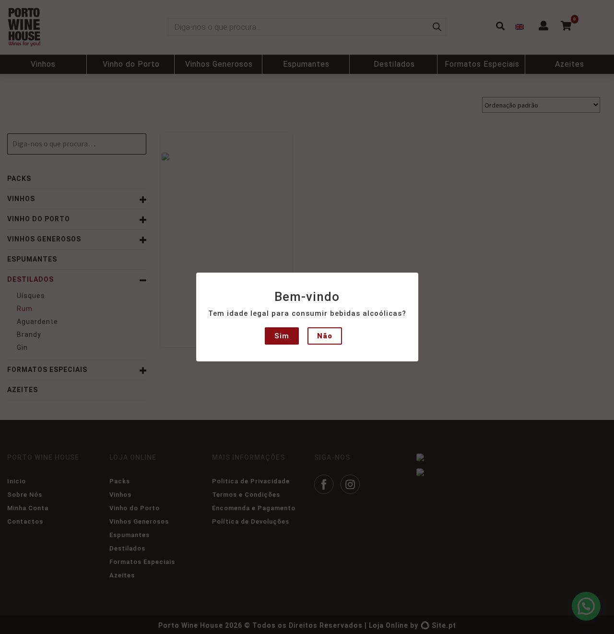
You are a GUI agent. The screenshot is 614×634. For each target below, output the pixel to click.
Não (324, 336)
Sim (281, 336)
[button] (15, 14)
